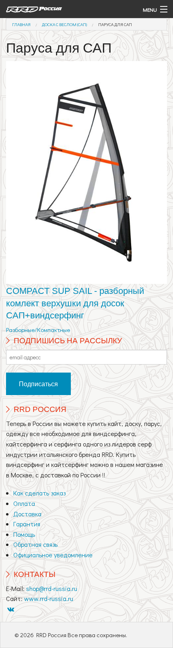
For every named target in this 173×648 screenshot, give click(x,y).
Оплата (24, 503)
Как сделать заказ (39, 493)
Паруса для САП (115, 24)
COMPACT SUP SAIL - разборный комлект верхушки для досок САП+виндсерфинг (75, 303)
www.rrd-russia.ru (48, 598)
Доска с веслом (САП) (64, 24)
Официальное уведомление (53, 554)
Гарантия (26, 524)
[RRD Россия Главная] (65, 9)
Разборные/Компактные (38, 330)
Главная (21, 24)
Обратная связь (35, 544)
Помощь (24, 534)
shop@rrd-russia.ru (51, 588)
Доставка (27, 513)
